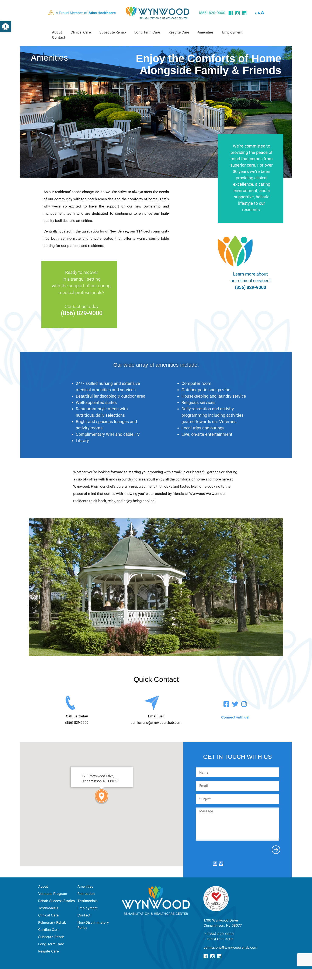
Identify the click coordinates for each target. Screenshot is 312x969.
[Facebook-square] (226, 704)
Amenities (206, 32)
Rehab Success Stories (56, 901)
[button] (5, 26)
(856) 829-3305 (220, 939)
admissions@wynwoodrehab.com (156, 723)
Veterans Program (52, 893)
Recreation (86, 893)
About (57, 32)
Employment (232, 32)
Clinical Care (80, 32)
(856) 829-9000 (212, 13)
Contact (58, 37)
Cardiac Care (48, 929)
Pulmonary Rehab (52, 922)
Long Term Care (147, 32)
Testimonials (48, 908)
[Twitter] (235, 704)
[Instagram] (244, 704)
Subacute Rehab (112, 32)
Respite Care (179, 32)
